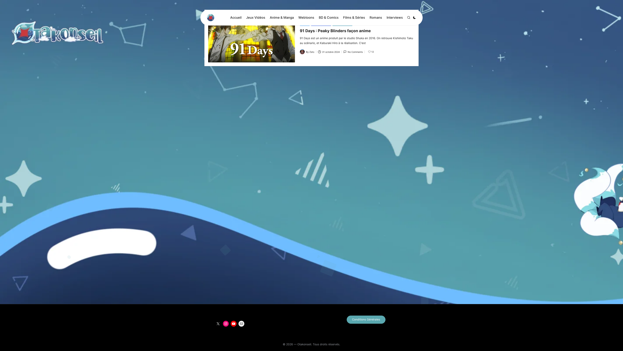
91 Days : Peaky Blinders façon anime (335, 30)
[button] (366, 320)
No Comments (355, 52)
